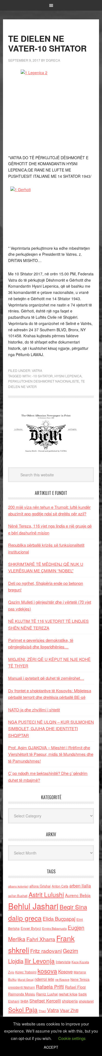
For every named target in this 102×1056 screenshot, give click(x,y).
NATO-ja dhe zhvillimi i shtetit (34, 709)
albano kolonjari (18, 886)
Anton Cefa (60, 886)
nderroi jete (44, 979)
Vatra (37, 370)
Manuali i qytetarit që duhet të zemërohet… (46, 678)
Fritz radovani (46, 950)
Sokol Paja (23, 1009)
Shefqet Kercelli (45, 1000)
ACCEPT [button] (51, 1047)
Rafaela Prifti (50, 986)
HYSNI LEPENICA (68, 376)
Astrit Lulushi (46, 894)
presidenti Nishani (21, 987)
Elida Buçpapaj (59, 918)
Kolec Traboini (25, 972)
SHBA (24, 1001)
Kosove (65, 971)
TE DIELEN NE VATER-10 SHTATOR (47, 43)
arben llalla (80, 886)
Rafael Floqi (75, 987)
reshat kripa (68, 994)
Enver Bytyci (31, 928)
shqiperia (70, 1001)
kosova (47, 970)
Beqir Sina (73, 906)
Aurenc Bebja (78, 895)
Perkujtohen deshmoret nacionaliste (43, 381)
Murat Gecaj (25, 979)
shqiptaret (86, 1001)
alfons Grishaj (40, 886)
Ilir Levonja (39, 960)
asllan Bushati (17, 895)
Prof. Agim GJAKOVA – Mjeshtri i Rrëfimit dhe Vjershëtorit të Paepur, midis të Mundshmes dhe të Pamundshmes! (50, 754)
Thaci (42, 1011)
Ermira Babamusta (54, 928)
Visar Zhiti (69, 1010)
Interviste (63, 961)
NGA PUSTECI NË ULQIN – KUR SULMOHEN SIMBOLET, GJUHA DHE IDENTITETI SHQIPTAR (51, 728)
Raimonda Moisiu (21, 994)
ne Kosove (62, 979)
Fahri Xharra (40, 939)
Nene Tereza (79, 979)
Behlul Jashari (33, 905)
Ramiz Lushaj (47, 994)
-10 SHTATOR (42, 376)
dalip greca (25, 918)
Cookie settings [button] (72, 1038)
